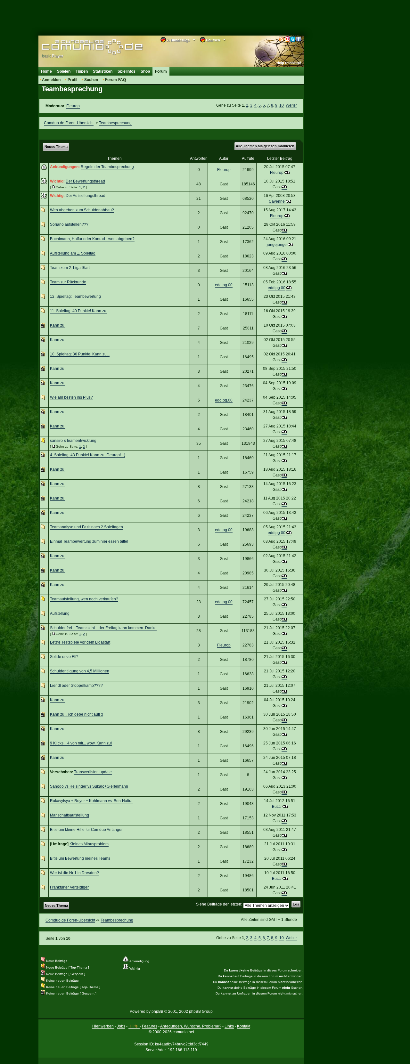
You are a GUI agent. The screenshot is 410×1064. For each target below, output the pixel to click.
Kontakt (243, 1026)
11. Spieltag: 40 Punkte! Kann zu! (78, 311)
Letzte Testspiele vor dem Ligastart (80, 642)
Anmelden (51, 79)
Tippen (82, 71)
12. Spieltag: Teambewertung (75, 296)
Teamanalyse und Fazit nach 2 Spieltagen (86, 527)
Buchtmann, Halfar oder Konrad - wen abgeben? (92, 239)
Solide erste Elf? (64, 656)
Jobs (121, 1026)
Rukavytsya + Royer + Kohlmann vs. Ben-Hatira (91, 801)
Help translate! (288, 63)
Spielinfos (126, 71)
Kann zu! (57, 325)
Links (229, 1026)
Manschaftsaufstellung (69, 815)
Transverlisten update (93, 772)
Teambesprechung (115, 123)
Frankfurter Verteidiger (69, 887)
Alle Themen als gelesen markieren (265, 146)
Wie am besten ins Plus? (71, 397)
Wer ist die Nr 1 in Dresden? (74, 873)
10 (281, 105)
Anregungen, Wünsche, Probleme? (190, 1026)
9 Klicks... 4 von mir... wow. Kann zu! (81, 743)
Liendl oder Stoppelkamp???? (76, 685)
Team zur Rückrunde (68, 282)
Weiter (291, 105)
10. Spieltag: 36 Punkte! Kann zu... (80, 354)
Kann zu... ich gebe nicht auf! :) (76, 714)
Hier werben (103, 1026)
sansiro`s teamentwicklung (73, 440)
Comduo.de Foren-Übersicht (69, 123)
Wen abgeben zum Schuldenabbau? (82, 210)
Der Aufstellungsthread (85, 195)
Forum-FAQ (115, 79)
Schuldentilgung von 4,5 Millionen (79, 671)
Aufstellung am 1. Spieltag (72, 253)
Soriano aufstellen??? (69, 224)
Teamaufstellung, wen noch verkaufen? (84, 599)
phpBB (157, 1011)
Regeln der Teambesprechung (107, 167)
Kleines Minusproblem (89, 844)
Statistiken (102, 71)
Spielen (63, 71)
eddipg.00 (224, 285)
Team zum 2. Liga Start (70, 267)
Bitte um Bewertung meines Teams (80, 858)
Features (149, 1026)
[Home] (82, 47)
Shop (145, 71)
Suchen (91, 79)
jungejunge (277, 244)
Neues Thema (56, 147)
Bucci (277, 806)
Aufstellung (60, 613)
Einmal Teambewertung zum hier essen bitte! (89, 541)
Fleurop (73, 106)
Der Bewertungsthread (85, 181)
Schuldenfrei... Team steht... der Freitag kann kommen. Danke (103, 628)
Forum (161, 71)
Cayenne (277, 201)
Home (46, 71)
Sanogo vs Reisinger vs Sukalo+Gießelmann (89, 786)
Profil (72, 79)
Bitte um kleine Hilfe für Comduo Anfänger (86, 829)
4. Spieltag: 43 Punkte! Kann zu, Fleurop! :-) (87, 455)
